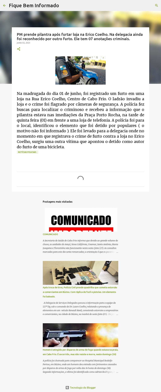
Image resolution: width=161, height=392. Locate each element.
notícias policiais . (27, 152)
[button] (19, 49)
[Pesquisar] (63, 5)
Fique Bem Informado (34, 5)
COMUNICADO (50, 234)
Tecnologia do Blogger (82, 387)
